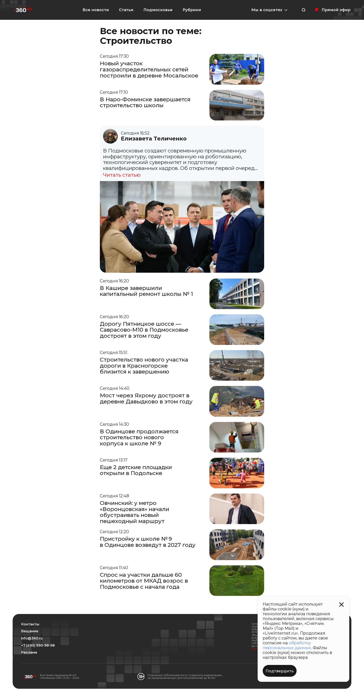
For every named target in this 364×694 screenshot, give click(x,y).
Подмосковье (158, 10)
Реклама (29, 652)
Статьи (126, 10)
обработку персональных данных (287, 645)
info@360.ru (32, 638)
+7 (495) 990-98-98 (38, 645)
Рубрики (192, 10)
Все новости (96, 10)
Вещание (29, 631)
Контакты (30, 624)
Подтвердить (280, 671)
